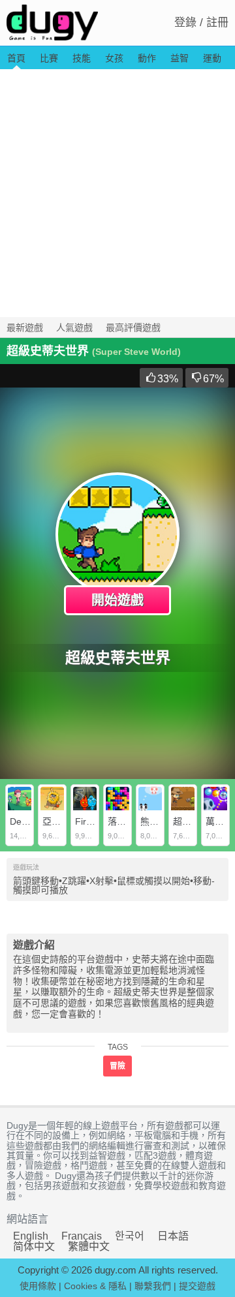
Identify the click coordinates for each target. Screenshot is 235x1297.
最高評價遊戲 (133, 327)
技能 (81, 58)
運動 (212, 58)
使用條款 (38, 1286)
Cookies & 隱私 (95, 1286)
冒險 (117, 1066)
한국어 (129, 1236)
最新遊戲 (25, 327)
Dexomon (30, 821)
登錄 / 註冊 (201, 22)
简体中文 (34, 1246)
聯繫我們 (152, 1286)
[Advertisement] (117, 193)
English (30, 1236)
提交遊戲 (197, 1286)
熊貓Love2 (162, 821)
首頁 (16, 58)
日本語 (173, 1236)
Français (81, 1236)
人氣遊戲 (74, 327)
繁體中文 (89, 1246)
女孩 (114, 58)
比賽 (49, 58)
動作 (147, 58)
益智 (179, 58)
